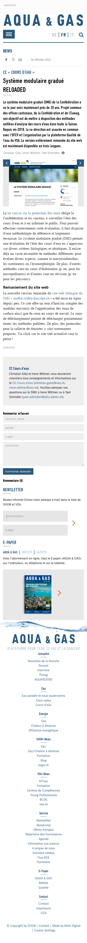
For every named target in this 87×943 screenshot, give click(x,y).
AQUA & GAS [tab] (10, 552)
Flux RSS (43, 857)
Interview (43, 670)
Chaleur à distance (43, 726)
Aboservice (43, 825)
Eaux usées (43, 700)
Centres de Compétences (43, 790)
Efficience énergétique (43, 730)
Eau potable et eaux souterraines (43, 696)
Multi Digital (72, 926)
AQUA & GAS (43, 878)
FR (63, 35)
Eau (43, 746)
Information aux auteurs (43, 843)
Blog (44, 760)
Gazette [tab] (41, 552)
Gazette (43, 887)
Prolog (43, 675)
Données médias (43, 853)
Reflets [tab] (27, 552)
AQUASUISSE (43, 679)
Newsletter (43, 820)
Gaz (43, 721)
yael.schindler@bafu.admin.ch (43, 397)
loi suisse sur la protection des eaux (33, 213)
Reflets (43, 883)
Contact (43, 903)
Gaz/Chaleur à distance (43, 751)
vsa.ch (43, 804)
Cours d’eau (43, 705)
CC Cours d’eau (19, 368)
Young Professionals (43, 795)
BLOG (43, 799)
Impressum (43, 908)
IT (72, 35)
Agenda (44, 839)
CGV (44, 913)
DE (54, 35)
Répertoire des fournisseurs (43, 834)
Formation (43, 756)
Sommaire (43, 862)
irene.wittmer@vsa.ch (23, 387)
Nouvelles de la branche (43, 661)
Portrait (43, 666)
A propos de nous (43, 848)
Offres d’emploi (43, 830)
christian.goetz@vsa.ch (50, 383)
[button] (6, 163)
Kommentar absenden (18, 471)
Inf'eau (43, 781)
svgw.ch (43, 765)
